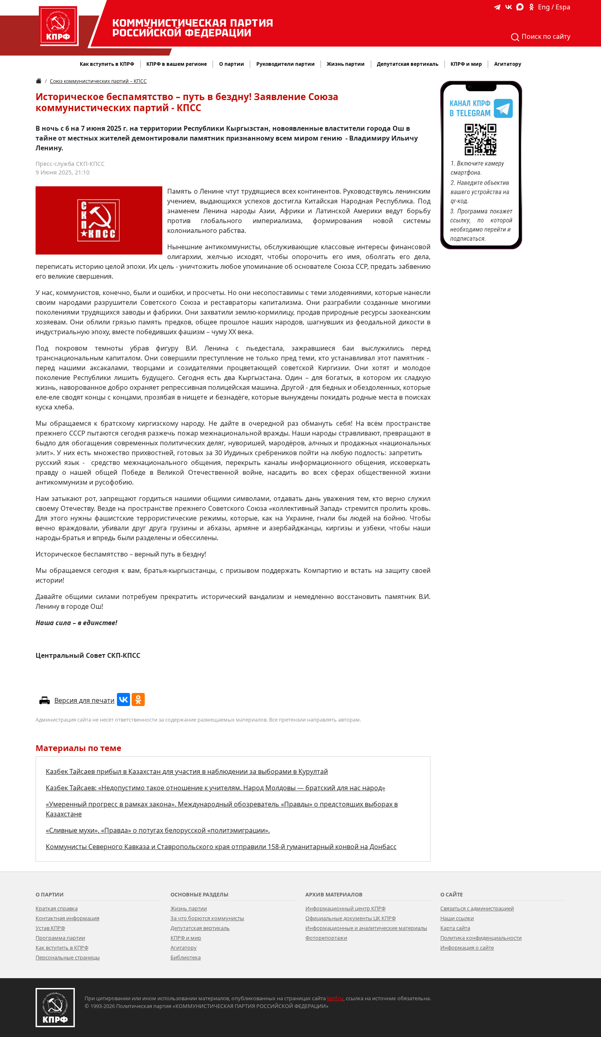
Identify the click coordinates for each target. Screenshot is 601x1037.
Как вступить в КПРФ (107, 63)
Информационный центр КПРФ (345, 908)
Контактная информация (67, 918)
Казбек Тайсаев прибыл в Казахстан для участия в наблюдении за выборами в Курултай (187, 771)
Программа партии (60, 937)
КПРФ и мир (185, 937)
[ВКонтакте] (123, 699)
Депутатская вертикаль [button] (407, 63)
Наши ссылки (457, 918)
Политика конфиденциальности (481, 937)
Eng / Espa (554, 6)
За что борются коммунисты (207, 918)
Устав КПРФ (50, 928)
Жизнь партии (188, 908)
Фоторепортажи (326, 937)
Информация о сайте (467, 947)
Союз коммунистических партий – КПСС (98, 81)
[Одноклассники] (138, 699)
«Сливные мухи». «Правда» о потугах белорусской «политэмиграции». (158, 830)
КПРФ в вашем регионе (176, 63)
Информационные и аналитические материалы (366, 928)
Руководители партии (285, 63)
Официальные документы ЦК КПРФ (350, 918)
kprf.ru (335, 998)
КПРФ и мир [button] (466, 63)
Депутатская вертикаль (200, 928)
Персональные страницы (68, 957)
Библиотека (185, 957)
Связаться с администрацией (477, 908)
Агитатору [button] (507, 63)
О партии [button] (231, 63)
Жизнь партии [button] (346, 63)
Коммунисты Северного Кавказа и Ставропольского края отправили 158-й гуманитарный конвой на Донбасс (221, 846)
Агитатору (183, 947)
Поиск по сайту (545, 36)
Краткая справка (57, 908)
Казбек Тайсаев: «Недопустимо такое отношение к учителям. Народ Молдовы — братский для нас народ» (215, 787)
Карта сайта (455, 928)
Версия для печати (84, 700)
